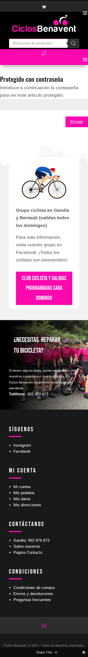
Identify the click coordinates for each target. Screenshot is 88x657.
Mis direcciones (27, 505)
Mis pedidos (23, 493)
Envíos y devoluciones (33, 594)
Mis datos (22, 499)
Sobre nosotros (26, 546)
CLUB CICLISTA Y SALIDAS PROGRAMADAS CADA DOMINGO (44, 288)
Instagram (22, 445)
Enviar (76, 121)
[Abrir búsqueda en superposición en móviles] (44, 43)
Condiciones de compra (34, 587)
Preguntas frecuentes (32, 600)
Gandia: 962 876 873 (31, 540)
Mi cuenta (22, 487)
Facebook (22, 451)
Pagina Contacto (27, 552)
